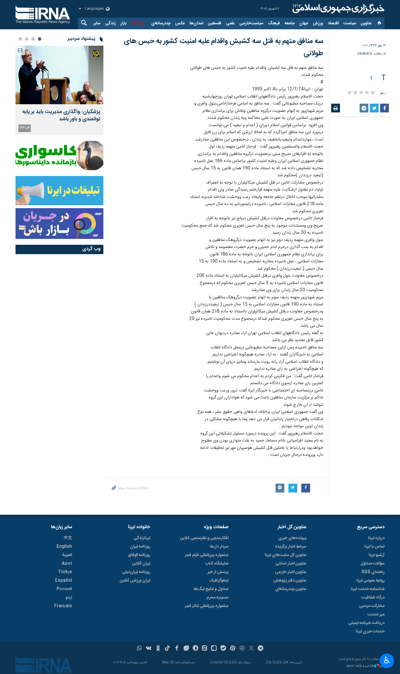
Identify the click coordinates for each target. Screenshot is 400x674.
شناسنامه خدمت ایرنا (367, 589)
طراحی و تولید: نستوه (360, 665)
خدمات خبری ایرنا (370, 631)
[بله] (223, 649)
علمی (230, 23)
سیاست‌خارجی (251, 23)
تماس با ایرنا (374, 546)
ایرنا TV (136, 23)
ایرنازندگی (142, 538)
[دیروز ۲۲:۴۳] (59, 75)
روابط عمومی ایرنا (370, 580)
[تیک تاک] (167, 649)
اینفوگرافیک (218, 580)
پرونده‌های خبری (292, 538)
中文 (68, 538)
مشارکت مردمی (371, 606)
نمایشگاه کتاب (216, 563)
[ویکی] (149, 649)
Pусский (64, 589)
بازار (123, 23)
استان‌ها (196, 23)
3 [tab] (26, 39)
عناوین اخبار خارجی (290, 572)
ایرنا (337, 9)
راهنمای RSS (373, 572)
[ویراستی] (186, 649)
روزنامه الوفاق (139, 555)
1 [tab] (39, 39)
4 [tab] (20, 39)
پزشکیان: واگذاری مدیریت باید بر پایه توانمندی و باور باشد (61, 116)
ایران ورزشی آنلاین (135, 580)
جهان (303, 23)
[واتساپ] (139, 649)
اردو (69, 597)
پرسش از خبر (218, 572)
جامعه (290, 23)
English (64, 546)
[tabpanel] (59, 90)
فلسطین (214, 23)
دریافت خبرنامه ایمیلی (366, 623)
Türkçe (65, 572)
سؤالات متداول (372, 563)
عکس (180, 23)
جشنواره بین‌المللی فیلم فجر (206, 555)
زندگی (110, 23)
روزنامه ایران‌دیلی (136, 572)
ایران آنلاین (141, 563)
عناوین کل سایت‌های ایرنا (285, 555)
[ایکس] (251, 649)
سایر (96, 23)
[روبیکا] (242, 649)
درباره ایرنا (376, 538)
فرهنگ (274, 23)
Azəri (67, 563)
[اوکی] (158, 649)
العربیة (67, 555)
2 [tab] (33, 39)
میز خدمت (375, 614)
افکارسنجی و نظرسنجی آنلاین (204, 538)
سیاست (349, 23)
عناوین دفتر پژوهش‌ (289, 580)
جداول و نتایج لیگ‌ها (211, 589)
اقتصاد (333, 23)
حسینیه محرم (217, 597)
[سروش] (195, 649)
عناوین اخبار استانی (290, 563)
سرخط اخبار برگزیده (290, 546)
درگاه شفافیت (372, 597)
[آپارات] (233, 649)
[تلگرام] (261, 649)
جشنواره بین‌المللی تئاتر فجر (206, 606)
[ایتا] (205, 649)
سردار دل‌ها (219, 546)
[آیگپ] (214, 649)
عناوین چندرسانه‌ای (290, 589)
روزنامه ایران (140, 546)
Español (63, 580)
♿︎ (387, 660)
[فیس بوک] (177, 649)
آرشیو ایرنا (376, 555)
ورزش (318, 23)
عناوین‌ (366, 23)
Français (63, 606)
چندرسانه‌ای (160, 23)
